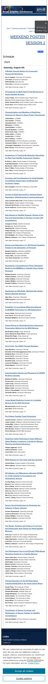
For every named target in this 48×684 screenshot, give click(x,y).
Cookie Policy (33, 663)
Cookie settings (33, 660)
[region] (24, 664)
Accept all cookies (24, 671)
